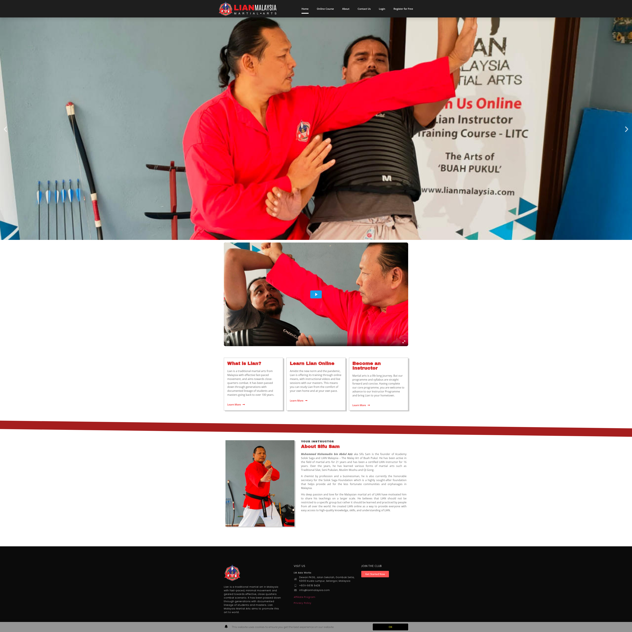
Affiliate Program (304, 597)
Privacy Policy (302, 603)
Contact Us (364, 8)
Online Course (325, 8)
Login (382, 8)
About (345, 8)
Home (305, 8)
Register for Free (403, 8)
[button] (5, 129)
